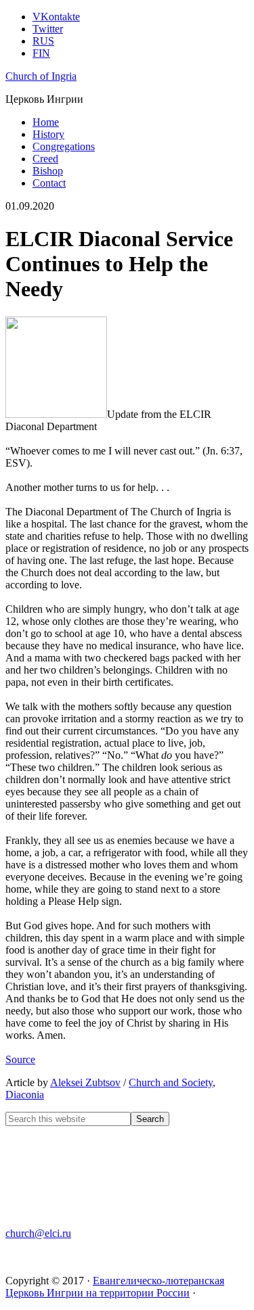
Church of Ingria (41, 76)
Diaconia (24, 1094)
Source (20, 1059)
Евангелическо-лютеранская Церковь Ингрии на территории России (114, 1287)
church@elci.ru (38, 1233)
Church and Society (171, 1082)
